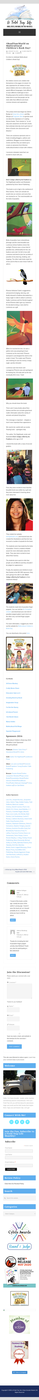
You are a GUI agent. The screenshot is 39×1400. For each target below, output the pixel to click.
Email (11, 1015)
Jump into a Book (18, 114)
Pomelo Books (16, 773)
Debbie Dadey (23, 802)
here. (28, 633)
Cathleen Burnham (18, 819)
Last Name (8, 1154)
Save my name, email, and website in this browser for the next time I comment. (19, 1038)
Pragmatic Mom (18, 116)
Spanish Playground (13, 731)
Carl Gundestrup (16, 816)
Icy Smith (13, 842)
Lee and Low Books (17, 764)
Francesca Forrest (17, 833)
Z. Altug (19, 838)
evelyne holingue (21, 890)
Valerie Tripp (14, 802)
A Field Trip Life (19, 16)
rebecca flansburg (22, 930)
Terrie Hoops (18, 835)
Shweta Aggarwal (19, 852)
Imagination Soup (12, 702)
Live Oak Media (19, 785)
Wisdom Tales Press (19, 749)
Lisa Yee (9, 799)
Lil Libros (21, 752)
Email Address (10, 1162)
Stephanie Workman (18, 823)
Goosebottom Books (17, 778)
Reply (13, 920)
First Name (8, 1148)
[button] (19, 32)
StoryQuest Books (12, 752)
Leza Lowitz (14, 814)
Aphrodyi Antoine (22, 842)
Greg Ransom (14, 821)
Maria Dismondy (19, 840)
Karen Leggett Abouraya (18, 847)
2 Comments (18, 53)
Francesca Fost (19, 830)
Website (11, 1024)
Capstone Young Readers (19, 766)
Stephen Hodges (19, 826)
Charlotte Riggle (17, 811)
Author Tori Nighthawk (17, 757)
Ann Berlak (21, 814)
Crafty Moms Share (12, 688)
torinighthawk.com (12, 536)
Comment (12, 982)
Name (11, 1006)
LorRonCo (19, 854)
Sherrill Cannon (17, 807)
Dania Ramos (15, 857)
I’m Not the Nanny (12, 707)
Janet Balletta (23, 809)
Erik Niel (15, 845)
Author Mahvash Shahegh (18, 783)
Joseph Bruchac (17, 799)
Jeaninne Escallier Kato (19, 828)
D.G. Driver (14, 809)
